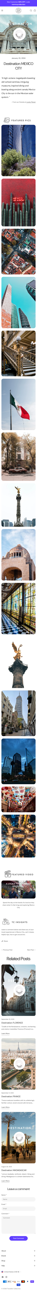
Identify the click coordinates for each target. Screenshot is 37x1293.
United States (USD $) (11, 1272)
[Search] (31, 10)
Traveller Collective (13, 1289)
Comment (5, 1214)
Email (3, 1204)
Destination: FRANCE (10, 1096)
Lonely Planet (31, 102)
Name (4, 1195)
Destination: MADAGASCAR (13, 1170)
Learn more (5, 1033)
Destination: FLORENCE (12, 1022)
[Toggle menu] (2, 10)
